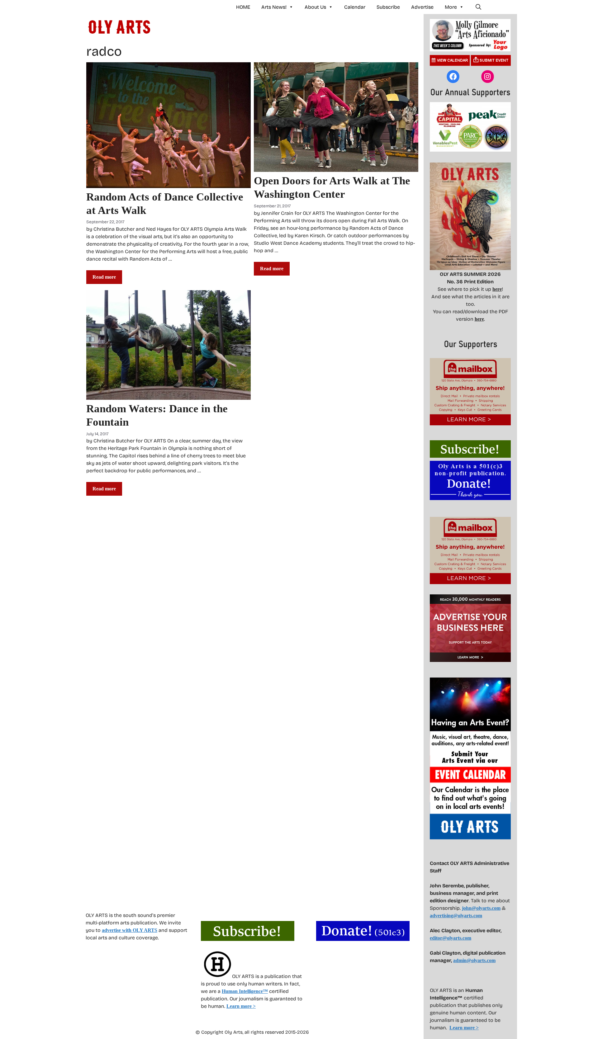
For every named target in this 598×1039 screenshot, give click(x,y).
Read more (104, 277)
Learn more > (241, 1006)
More (451, 7)
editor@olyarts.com (450, 938)
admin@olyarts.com (474, 960)
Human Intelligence (245, 991)
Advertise (422, 7)
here (497, 289)
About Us (315, 7)
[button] (478, 7)
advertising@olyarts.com (456, 915)
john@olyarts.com (481, 908)
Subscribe (388, 7)
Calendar (354, 7)
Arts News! (274, 7)
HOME (243, 7)
